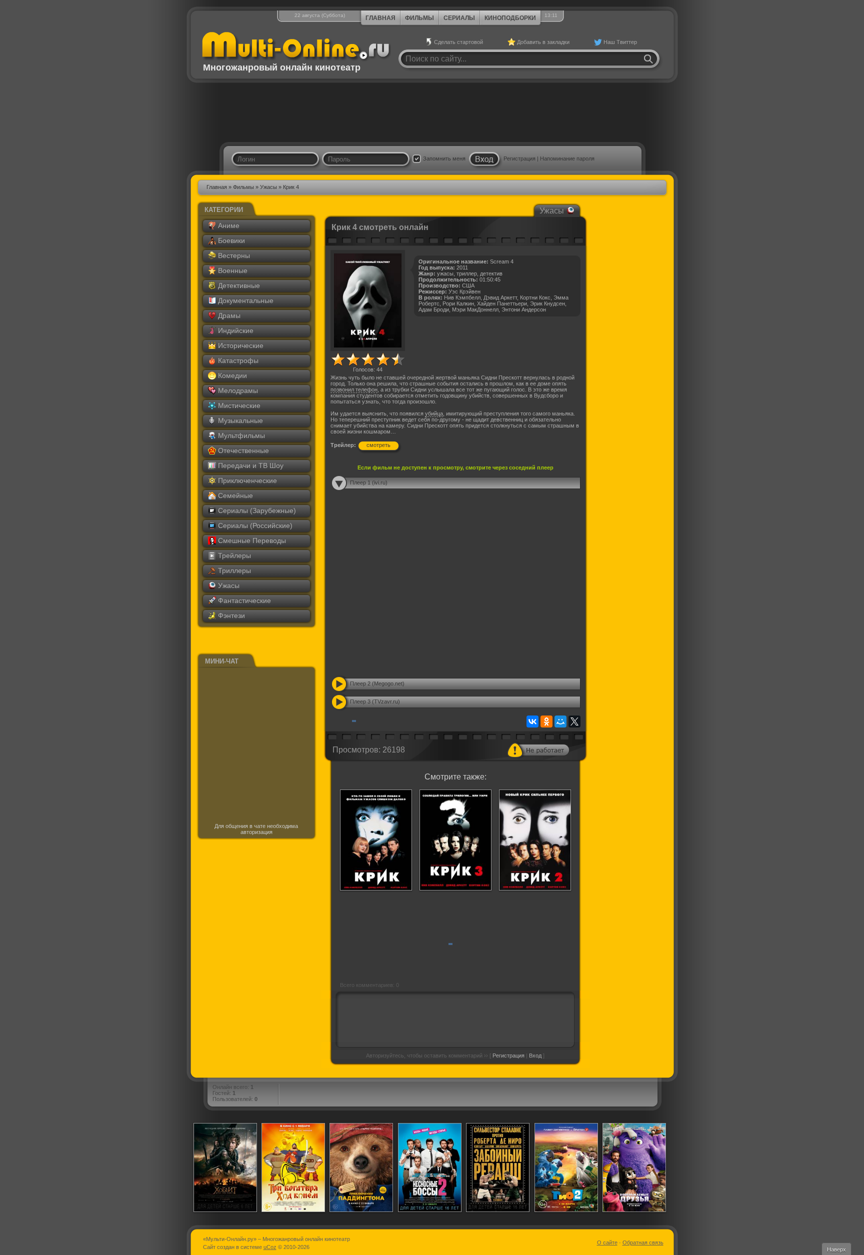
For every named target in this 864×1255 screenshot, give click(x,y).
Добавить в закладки (543, 42)
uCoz (270, 1247)
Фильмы (419, 18)
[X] (574, 722)
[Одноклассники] (546, 722)
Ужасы (268, 187)
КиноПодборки (510, 18)
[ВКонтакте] (532, 722)
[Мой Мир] (560, 722)
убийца (434, 413)
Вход (535, 1055)
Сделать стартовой (458, 42)
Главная (381, 18)
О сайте (607, 1243)
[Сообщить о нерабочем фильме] (538, 750)
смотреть (378, 445)
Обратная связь (643, 1243)
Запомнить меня (444, 159)
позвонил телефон (354, 389)
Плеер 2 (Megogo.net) (377, 683)
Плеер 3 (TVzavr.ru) (375, 701)
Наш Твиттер (620, 42)
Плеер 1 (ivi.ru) (369, 483)
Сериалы (459, 18)
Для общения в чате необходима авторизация (256, 829)
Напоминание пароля (567, 159)
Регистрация (520, 159)
